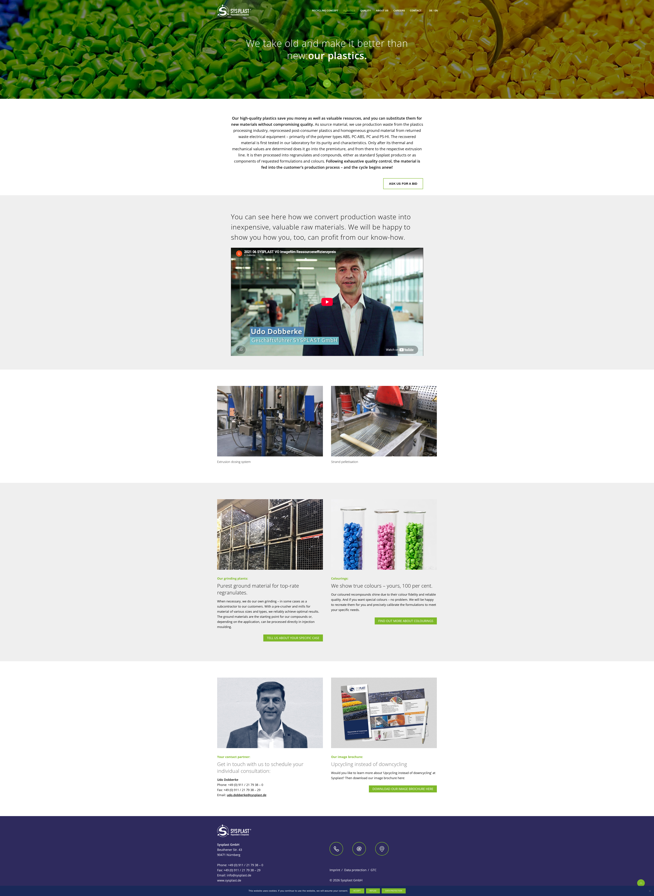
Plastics (349, 10)
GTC (373, 870)
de (430, 10)
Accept (357, 891)
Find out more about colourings (405, 621)
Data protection (355, 870)
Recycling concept (325, 10)
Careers (399, 10)
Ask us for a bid (403, 183)
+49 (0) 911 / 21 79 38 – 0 (245, 785)
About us (382, 10)
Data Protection (393, 891)
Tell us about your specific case (293, 638)
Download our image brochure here (402, 789)
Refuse (373, 891)
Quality (365, 10)
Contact (416, 10)
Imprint (335, 870)
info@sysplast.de (239, 875)
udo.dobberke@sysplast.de (246, 795)
